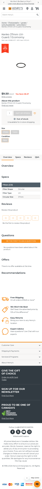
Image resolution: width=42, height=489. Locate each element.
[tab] (8, 157)
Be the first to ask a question (21, 241)
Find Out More (8, 396)
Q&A (37, 157)
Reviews (28, 157)
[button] (4, 2)
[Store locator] (27, 8)
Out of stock (23, 113)
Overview (7, 157)
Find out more (7, 106)
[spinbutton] (9, 113)
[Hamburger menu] (4, 8)
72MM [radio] (14, 132)
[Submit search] (37, 15)
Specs (18, 157)
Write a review (7, 97)
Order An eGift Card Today (10, 378)
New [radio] (5, 140)
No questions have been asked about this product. (20, 248)
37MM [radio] (5, 132)
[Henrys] (15, 8)
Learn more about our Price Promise (21, 4)
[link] (5, 299)
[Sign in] (32, 8)
